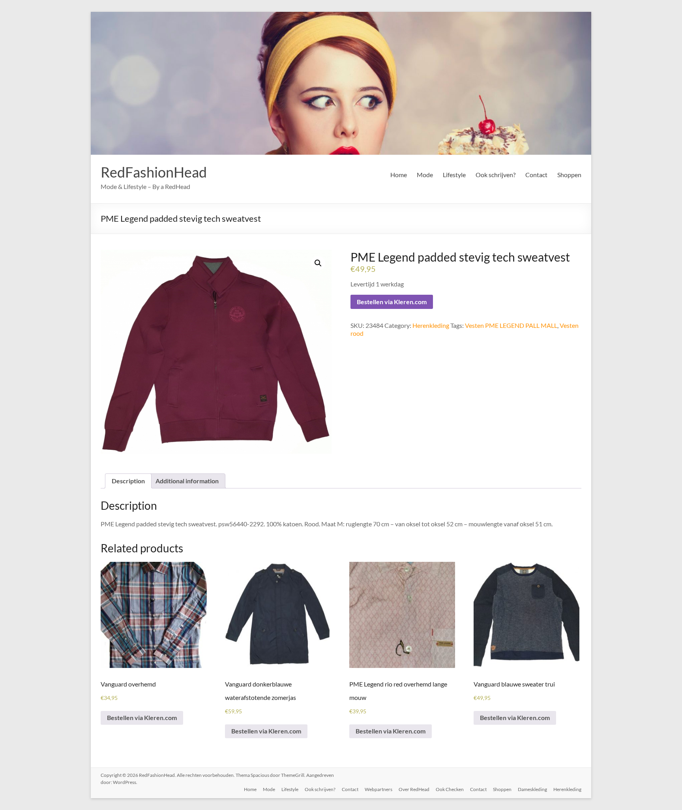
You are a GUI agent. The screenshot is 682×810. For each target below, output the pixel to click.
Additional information (187, 481)
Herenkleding (430, 325)
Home (398, 174)
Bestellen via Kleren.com (392, 301)
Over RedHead (414, 789)
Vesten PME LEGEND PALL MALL (511, 325)
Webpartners (378, 789)
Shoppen (569, 174)
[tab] (128, 480)
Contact (536, 174)
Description (128, 481)
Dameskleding (532, 789)
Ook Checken (450, 789)
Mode (425, 174)
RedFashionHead (154, 172)
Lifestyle (454, 174)
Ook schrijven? (495, 174)
